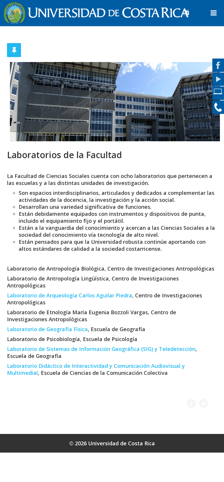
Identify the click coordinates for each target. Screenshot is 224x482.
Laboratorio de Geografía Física (47, 329)
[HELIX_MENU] (214, 13)
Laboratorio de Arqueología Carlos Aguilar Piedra (69, 295)
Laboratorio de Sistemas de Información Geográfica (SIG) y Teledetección (101, 348)
